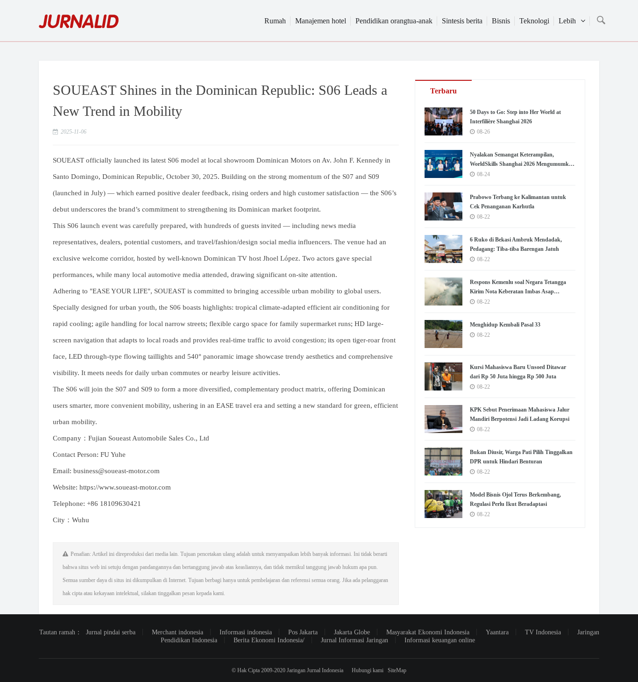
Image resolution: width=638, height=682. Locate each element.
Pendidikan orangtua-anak (393, 21)
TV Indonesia (543, 632)
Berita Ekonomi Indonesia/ (269, 640)
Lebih (567, 21)
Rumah (275, 21)
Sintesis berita (462, 21)
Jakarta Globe (352, 632)
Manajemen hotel (320, 21)
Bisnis (501, 21)
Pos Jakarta (303, 632)
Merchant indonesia (177, 632)
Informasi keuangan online (439, 640)
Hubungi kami (367, 670)
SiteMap (397, 670)
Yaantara (497, 632)
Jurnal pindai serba (110, 632)
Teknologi (534, 21)
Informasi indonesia (246, 632)
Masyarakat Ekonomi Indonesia (427, 632)
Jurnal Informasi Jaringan (354, 640)
